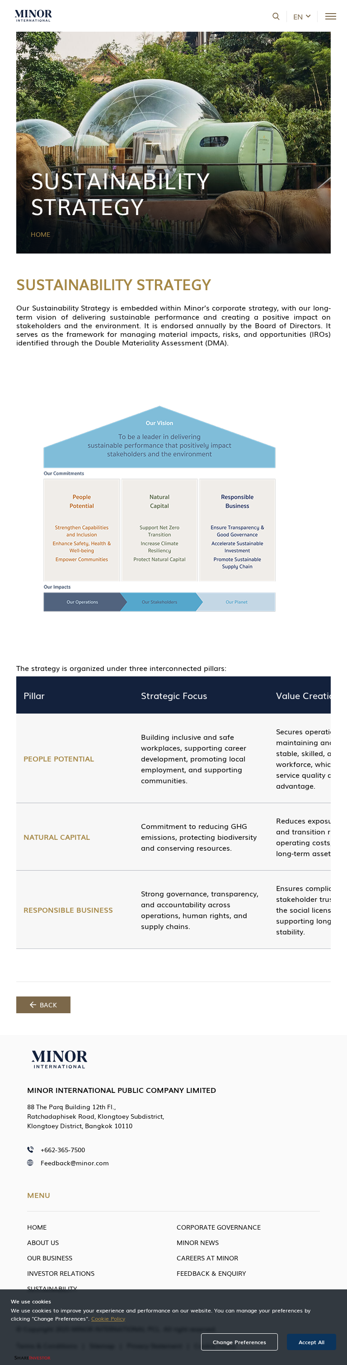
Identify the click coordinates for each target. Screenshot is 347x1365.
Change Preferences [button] (239, 1342)
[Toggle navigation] (331, 16)
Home (40, 234)
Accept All (311, 1342)
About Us (43, 1242)
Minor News (198, 1242)
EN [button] (298, 16)
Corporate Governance (219, 1226)
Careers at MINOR (207, 1257)
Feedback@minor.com (75, 1162)
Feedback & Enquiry (211, 1273)
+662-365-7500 (63, 1149)
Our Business (49, 1257)
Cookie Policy (108, 1318)
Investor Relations (60, 1273)
